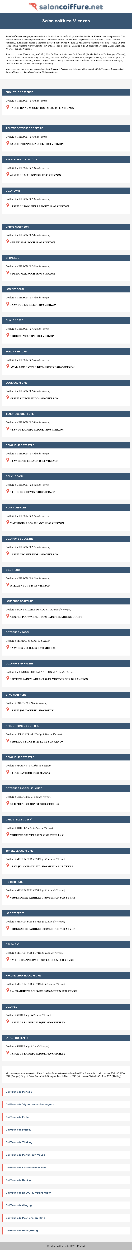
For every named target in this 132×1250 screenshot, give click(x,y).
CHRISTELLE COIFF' (19, 819)
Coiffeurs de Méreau (19, 1092)
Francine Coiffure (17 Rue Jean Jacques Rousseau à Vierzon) (76, 39)
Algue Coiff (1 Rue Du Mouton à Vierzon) (52, 54)
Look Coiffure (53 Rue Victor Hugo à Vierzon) (27, 57)
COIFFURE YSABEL (18, 632)
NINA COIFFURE (16, 507)
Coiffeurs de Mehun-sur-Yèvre (25, 1155)
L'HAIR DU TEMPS (17, 1038)
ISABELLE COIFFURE (19, 851)
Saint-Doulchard (31, 72)
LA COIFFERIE (15, 913)
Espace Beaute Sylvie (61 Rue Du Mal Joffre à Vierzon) (73, 42)
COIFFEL (11, 1007)
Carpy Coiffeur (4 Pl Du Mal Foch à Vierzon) (49, 45)
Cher (123, 36)
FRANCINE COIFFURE (19, 92)
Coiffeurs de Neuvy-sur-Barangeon (29, 1192)
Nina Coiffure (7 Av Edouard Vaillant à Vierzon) (97, 60)
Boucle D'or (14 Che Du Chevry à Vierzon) (53, 60)
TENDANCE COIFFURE (20, 414)
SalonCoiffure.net (14, 36)
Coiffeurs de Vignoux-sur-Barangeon (30, 1104)
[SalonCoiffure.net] (66, 6)
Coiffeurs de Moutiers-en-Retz (25, 1218)
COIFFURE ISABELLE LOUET (24, 788)
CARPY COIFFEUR (17, 227)
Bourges (114, 68)
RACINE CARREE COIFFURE (23, 975)
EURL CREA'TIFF (16, 351)
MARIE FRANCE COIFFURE (22, 726)
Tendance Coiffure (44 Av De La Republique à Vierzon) (76, 57)
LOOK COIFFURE (16, 383)
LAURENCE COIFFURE (19, 601)
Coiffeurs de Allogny (19, 1205)
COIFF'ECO (13, 570)
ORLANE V (12, 944)
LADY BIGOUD (15, 289)
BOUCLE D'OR (14, 476)
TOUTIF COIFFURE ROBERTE (24, 128)
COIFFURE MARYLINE (19, 663)
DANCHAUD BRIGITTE (20, 445)
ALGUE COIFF (14, 320)
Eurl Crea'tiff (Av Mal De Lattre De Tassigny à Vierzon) (99, 54)
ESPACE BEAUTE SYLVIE (22, 159)
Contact (81, 1246)
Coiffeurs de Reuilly (18, 1180)
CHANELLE (12, 258)
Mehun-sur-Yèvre (50, 72)
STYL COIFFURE (16, 695)
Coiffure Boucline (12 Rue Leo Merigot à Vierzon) (29, 63)
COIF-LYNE (13, 190)
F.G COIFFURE (15, 882)
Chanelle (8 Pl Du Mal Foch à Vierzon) (90, 45)
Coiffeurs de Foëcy (18, 1117)
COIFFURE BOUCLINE (19, 539)
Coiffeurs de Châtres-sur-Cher (26, 1167)
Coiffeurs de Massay (19, 1129)
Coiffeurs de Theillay (19, 1142)
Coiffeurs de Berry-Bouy (22, 1230)
